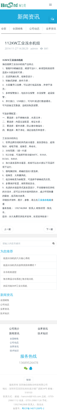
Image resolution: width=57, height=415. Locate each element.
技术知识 (4, 313)
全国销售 (18, 28)
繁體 (28, 379)
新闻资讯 (14, 333)
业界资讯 (51, 28)
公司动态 (34, 28)
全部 (3, 28)
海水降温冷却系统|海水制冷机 (18, 278)
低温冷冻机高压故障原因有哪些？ (19, 265)
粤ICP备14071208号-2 (33, 408)
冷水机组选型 (9, 271)
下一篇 (49, 229)
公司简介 (14, 328)
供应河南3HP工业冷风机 (15, 285)
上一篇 (7, 229)
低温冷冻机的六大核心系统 (16, 258)
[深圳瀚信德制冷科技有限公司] (13, 4)
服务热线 (28, 356)
